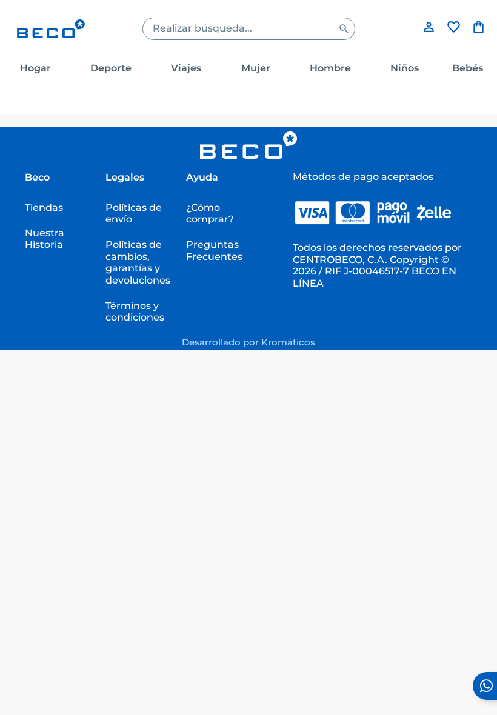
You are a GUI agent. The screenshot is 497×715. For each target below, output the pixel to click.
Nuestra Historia (44, 238)
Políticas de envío (133, 213)
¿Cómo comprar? (210, 213)
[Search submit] (344, 29)
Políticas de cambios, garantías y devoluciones (137, 261)
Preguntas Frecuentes (214, 250)
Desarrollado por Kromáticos (248, 342)
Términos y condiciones (134, 311)
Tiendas (44, 207)
